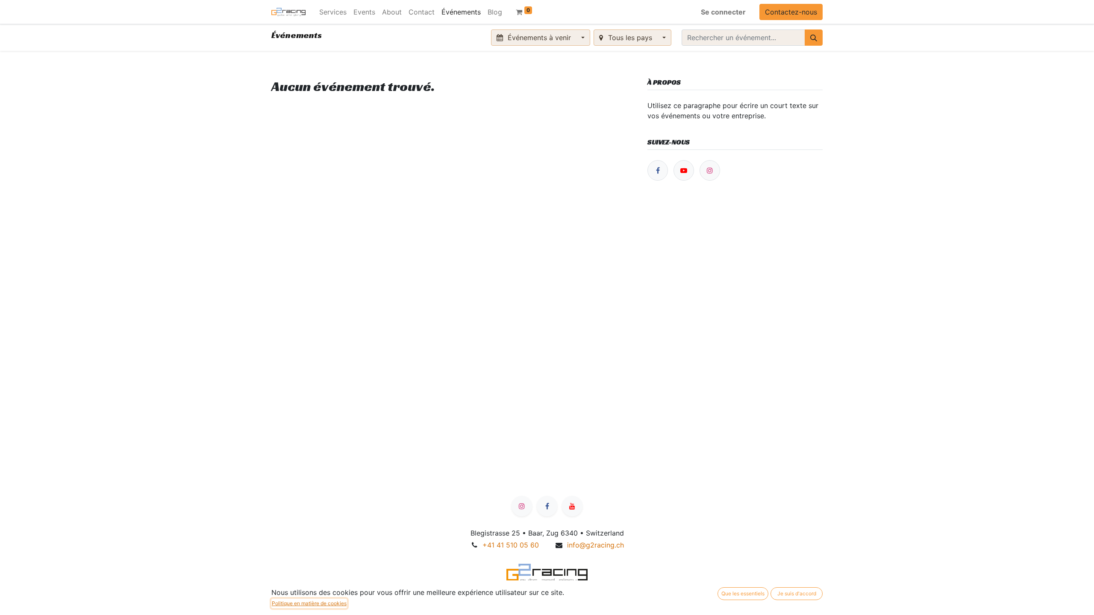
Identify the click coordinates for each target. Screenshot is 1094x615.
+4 (510, 545)
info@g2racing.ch (595, 545)
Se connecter (723, 12)
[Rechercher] (814, 37)
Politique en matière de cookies (309, 603)
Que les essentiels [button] (743, 593)
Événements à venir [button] (539, 37)
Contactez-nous (791, 12)
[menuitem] (333, 11)
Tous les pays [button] (630, 37)
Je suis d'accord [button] (796, 593)
